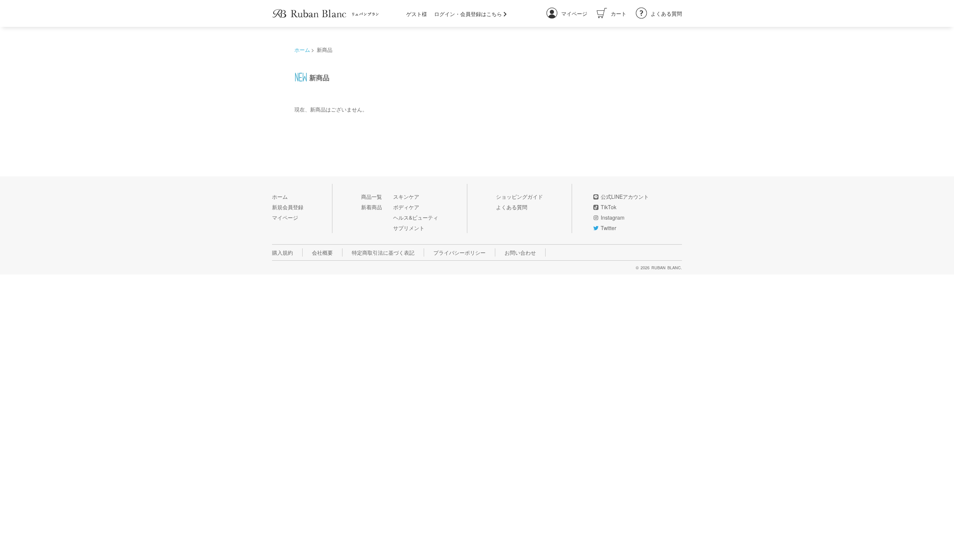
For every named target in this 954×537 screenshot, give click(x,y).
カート (618, 13)
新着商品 (371, 207)
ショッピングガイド (519, 196)
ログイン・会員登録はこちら (468, 14)
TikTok (608, 207)
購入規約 (282, 252)
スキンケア (406, 196)
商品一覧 (371, 196)
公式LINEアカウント (625, 196)
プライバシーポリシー (459, 252)
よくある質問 (666, 13)
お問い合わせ (520, 252)
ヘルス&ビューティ (415, 217)
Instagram (613, 217)
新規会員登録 (287, 207)
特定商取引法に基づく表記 (383, 252)
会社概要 (322, 252)
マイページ (574, 13)
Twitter (608, 228)
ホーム (302, 49)
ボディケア (406, 207)
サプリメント (408, 228)
